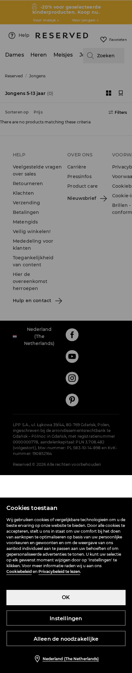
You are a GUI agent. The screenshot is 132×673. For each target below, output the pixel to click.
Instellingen (66, 618)
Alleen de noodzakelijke (66, 639)
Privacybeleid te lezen (59, 571)
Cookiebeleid (19, 571)
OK (66, 597)
